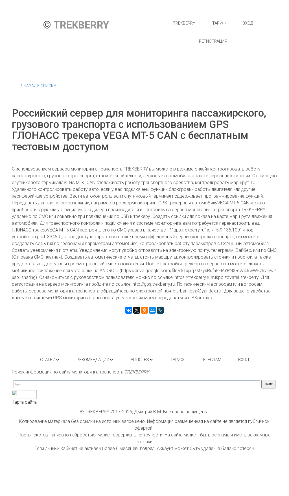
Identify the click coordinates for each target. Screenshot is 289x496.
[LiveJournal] (160, 310)
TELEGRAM (211, 359)
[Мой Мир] (152, 310)
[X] (136, 310)
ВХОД (247, 23)
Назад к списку (39, 86)
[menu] (213, 32)
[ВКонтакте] (128, 310)
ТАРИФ (218, 23)
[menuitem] (184, 23)
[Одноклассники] (144, 310)
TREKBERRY (184, 23)
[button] (50, 360)
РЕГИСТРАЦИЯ (213, 41)
